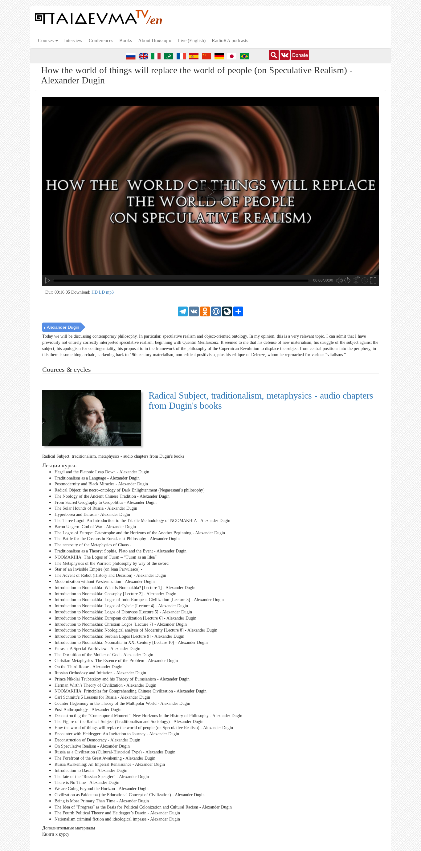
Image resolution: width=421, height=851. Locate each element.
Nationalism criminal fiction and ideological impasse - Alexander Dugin (117, 819)
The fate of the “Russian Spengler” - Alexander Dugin (102, 776)
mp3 (110, 292)
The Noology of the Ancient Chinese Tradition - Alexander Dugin (112, 496)
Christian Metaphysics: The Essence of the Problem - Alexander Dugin (116, 660)
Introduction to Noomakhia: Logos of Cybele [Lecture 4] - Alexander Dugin (121, 606)
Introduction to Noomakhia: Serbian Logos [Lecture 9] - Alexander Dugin (119, 636)
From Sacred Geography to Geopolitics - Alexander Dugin (106, 502)
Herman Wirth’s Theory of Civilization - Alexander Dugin (105, 685)
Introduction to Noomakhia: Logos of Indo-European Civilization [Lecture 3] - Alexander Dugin (139, 599)
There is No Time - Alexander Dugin (87, 782)
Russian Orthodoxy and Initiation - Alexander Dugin (100, 673)
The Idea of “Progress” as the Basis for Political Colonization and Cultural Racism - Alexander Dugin (143, 807)
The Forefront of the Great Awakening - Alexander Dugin (105, 758)
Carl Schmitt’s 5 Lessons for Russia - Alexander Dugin (102, 697)
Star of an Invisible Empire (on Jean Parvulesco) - (98, 569)
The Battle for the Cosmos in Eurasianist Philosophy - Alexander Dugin (117, 538)
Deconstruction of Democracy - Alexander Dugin (97, 740)
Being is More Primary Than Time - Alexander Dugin (102, 801)
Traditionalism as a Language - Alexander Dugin (97, 478)
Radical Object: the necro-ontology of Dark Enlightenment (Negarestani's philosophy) (130, 490)
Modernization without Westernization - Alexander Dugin (105, 581)
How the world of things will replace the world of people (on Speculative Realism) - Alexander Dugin (144, 727)
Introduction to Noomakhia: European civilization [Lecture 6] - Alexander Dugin (125, 618)
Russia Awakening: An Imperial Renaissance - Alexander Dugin (110, 764)
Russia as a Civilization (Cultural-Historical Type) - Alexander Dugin (115, 752)
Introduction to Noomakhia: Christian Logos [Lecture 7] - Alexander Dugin (121, 624)
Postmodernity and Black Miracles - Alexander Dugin (101, 484)
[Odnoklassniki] (205, 311)
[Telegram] (183, 311)
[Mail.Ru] (216, 311)
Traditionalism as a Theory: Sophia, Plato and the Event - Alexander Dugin (120, 551)
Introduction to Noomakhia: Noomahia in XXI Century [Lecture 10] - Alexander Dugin (131, 642)
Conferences (101, 40)
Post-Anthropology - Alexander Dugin (88, 709)
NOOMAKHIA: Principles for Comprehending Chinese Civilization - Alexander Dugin (130, 691)
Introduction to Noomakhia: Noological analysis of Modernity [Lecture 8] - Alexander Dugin (136, 630)
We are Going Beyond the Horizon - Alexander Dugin (102, 788)
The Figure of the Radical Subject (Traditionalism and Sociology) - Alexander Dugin (129, 721)
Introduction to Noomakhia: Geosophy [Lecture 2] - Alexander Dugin (115, 594)
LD (102, 292)
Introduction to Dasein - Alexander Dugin (91, 770)
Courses (46, 40)
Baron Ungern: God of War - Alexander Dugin (95, 526)
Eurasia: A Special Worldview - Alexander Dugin (97, 648)
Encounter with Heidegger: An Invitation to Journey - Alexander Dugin (117, 734)
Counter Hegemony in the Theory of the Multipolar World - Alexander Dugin (122, 703)
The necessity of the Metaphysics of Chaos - (93, 545)
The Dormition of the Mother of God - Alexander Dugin (104, 654)
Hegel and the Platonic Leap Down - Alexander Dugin (102, 472)
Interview (73, 40)
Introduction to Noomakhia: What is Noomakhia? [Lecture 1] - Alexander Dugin (125, 587)
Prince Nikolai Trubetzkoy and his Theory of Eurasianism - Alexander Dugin (122, 679)
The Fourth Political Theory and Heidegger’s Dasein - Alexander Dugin (117, 813)
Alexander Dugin (63, 327)
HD (95, 292)
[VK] (194, 311)
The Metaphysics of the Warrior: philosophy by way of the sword (112, 563)
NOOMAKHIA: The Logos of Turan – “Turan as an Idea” (106, 557)
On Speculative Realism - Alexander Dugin (92, 746)
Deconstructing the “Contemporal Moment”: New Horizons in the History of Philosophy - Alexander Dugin (148, 715)
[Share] (238, 311)
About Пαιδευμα (154, 40)
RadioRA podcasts (230, 40)
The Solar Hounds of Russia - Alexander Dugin (96, 508)
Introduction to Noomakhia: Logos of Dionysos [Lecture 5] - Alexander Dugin (123, 612)
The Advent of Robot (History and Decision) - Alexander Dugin (110, 575)
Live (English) (192, 40)
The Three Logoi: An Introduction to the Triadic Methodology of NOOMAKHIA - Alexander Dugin (142, 520)
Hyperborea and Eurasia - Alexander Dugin (92, 514)
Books (125, 40)
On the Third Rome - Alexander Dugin (88, 666)
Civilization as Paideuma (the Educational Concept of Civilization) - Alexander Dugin (130, 795)
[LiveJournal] (227, 311)
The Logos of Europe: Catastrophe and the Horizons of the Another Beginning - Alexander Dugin (140, 533)
